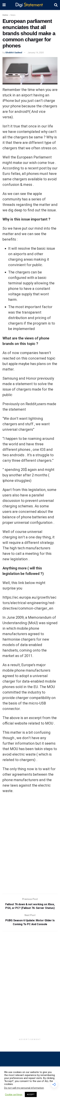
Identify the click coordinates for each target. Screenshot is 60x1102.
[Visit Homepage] (29, 5)
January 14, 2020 (36, 52)
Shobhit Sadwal (13, 52)
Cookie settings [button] (13, 1094)
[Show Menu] (4, 5)
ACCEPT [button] (31, 1094)
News (13, 15)
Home (5, 15)
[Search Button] (56, 5)
